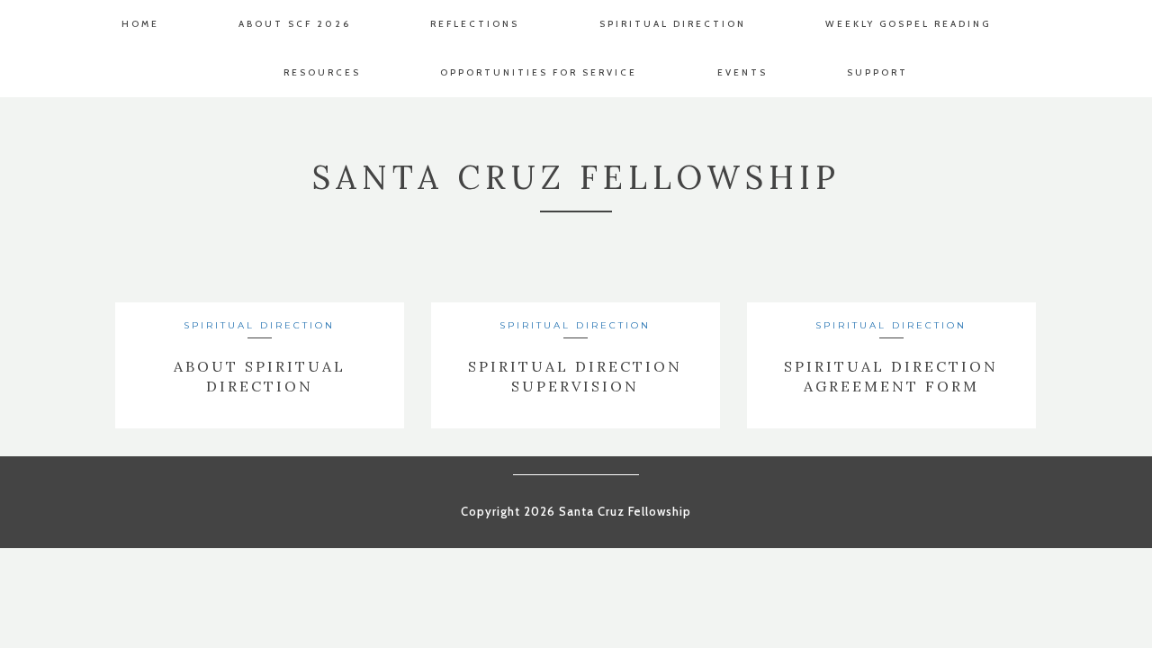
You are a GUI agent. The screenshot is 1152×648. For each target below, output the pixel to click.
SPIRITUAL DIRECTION (259, 325)
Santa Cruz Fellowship (576, 177)
